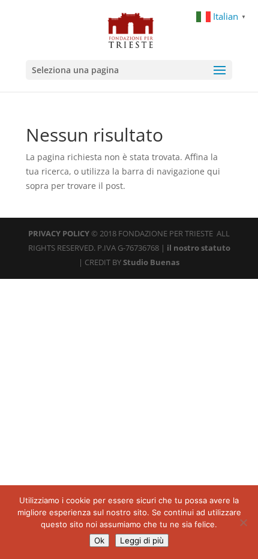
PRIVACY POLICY (58, 233)
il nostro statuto (198, 247)
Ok (99, 540)
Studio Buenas (151, 262)
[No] (243, 522)
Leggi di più (142, 540)
